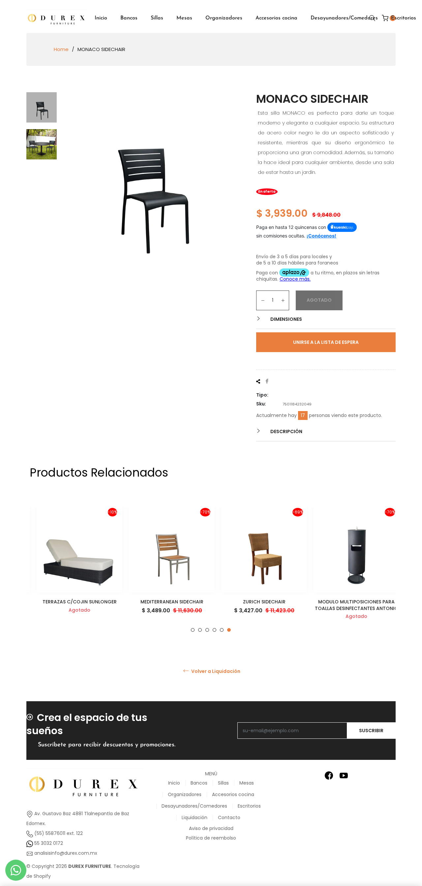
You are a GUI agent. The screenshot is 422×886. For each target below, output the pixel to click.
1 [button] (193, 630)
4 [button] (214, 630)
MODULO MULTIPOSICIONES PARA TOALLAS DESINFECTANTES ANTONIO (349, 604)
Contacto (229, 817)
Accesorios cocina (233, 794)
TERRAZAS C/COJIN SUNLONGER (73, 601)
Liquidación (194, 817)
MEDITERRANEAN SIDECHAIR (165, 601)
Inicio (174, 783)
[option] (72, 569)
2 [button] (200, 630)
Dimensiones (285, 319)
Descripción (285, 431)
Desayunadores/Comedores (194, 806)
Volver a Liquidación (215, 671)
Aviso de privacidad (211, 828)
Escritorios (249, 806)
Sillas (223, 783)
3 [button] (207, 630)
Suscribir (371, 730)
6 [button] (229, 630)
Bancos (199, 783)
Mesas (246, 783)
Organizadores (184, 794)
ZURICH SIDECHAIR (257, 601)
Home (61, 49)
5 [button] (222, 630)
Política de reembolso (211, 838)
